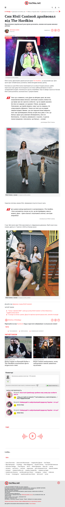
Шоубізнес (8, 37)
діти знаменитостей (41, 468)
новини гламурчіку (31, 470)
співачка (51, 472)
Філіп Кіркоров (36, 466)
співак (45, 472)
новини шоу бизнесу (12, 472)
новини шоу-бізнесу (37, 331)
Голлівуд (19, 464)
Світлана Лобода (11, 466)
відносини (30, 468)
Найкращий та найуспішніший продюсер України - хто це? (39, 402)
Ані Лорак (47, 462)
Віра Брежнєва (10, 464)
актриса (8, 468)
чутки (46, 474)
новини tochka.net (18, 470)
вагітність (15, 468)
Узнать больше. (32, 503)
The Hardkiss (13, 331)
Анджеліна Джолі (36, 462)
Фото (28, 466)
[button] (55, 7)
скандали (38, 472)
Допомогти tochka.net (19, 11)
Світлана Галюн (14, 30)
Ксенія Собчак (39, 464)
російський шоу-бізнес (26, 472)
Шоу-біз (45, 466)
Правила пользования (9, 501)
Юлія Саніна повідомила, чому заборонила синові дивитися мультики (45, 363)
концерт (8, 470)
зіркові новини (53, 468)
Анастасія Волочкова (23, 462)
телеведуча (15, 474)
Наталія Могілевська (51, 464)
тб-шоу (8, 474)
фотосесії (40, 474)
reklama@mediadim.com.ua (27, 494)
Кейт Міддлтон (28, 464)
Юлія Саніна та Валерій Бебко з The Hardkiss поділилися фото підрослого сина (17, 363)
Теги (7, 457)
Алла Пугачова (10, 462)
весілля (22, 468)
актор (51, 466)
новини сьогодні (43, 470)
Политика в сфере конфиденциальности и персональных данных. (27, 501)
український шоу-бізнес (28, 474)
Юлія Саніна (24, 331)
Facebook (20, 324)
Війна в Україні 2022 (34, 11)
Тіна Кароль (21, 466)
